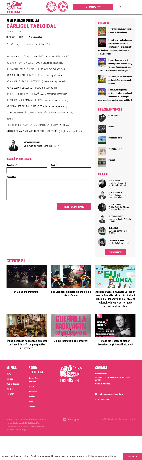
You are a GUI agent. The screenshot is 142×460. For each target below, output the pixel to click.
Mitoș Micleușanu (32, 142)
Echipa (31, 386)
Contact (32, 406)
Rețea (31, 401)
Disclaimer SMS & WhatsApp (16, 426)
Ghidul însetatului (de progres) (71, 341)
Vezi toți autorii (115, 251)
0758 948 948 (104, 399)
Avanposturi (33, 391)
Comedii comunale (14, 31)
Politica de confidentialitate (29, 420)
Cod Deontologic (20, 430)
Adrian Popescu (115, 192)
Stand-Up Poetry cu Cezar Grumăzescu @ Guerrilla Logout (115, 342)
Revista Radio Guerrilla (23, 20)
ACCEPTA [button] (132, 456)
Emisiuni (10, 379)
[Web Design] (71, 420)
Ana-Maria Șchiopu (116, 240)
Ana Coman (113, 227)
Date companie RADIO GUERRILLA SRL (26, 423)
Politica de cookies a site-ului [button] (102, 456)
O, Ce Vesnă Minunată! (26, 291)
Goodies (32, 396)
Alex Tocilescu (115, 204)
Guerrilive (10, 389)
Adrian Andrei (114, 180)
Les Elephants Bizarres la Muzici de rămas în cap (71, 293)
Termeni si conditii (13, 420)
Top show (10, 394)
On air (9, 374)
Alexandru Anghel (116, 216)
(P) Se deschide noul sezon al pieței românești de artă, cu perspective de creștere (27, 344)
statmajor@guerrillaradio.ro (110, 394)
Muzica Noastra (13, 384)
